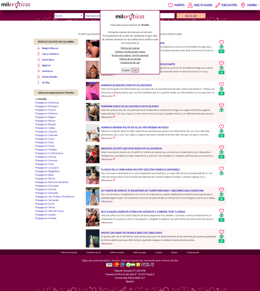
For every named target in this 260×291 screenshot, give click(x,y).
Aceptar (126, 70)
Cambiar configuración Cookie (130, 51)
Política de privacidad (130, 59)
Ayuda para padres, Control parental (130, 55)
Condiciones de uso (130, 62)
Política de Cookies (130, 48)
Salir (135, 70)
